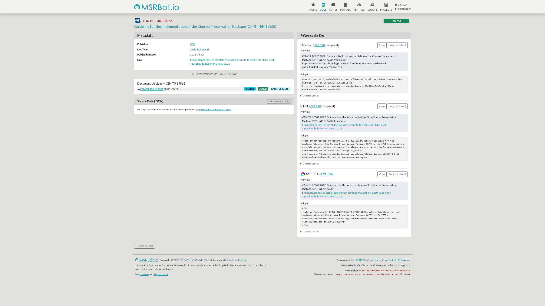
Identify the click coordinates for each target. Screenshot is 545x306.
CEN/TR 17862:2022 (152, 89)
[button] (345, 7)
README (361, 260)
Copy (382, 45)
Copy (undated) (397, 45)
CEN (192, 44)
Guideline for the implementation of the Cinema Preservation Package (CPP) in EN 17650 (205, 26)
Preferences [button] (402, 8)
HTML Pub (325, 174)
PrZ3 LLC (189, 260)
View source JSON (279, 101)
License (144, 274)
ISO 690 (319, 45)
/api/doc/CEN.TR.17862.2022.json (214, 109)
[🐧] (137, 260)
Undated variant (311, 95)
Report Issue (161, 274)
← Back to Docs (144, 245)
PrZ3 (204, 260)
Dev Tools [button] (400, 5)
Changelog (404, 260)
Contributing (389, 260)
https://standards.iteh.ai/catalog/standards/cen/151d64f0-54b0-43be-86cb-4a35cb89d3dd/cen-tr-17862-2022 (232, 61)
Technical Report (199, 49)
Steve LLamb (238, 260)
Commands (374, 260)
